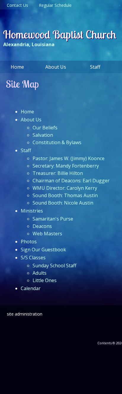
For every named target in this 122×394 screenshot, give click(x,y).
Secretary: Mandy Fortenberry (66, 166)
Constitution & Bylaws (57, 142)
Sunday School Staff (54, 265)
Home (27, 111)
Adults (39, 273)
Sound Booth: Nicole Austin (63, 203)
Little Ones (45, 280)
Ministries (32, 211)
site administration (24, 314)
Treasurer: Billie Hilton (58, 173)
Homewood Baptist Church (59, 34)
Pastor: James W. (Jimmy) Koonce (69, 158)
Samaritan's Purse (53, 219)
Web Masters (47, 233)
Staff (26, 150)
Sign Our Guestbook (43, 249)
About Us (31, 119)
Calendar (31, 288)
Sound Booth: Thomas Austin (65, 195)
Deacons (42, 226)
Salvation (43, 135)
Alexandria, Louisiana (28, 44)
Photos (29, 241)
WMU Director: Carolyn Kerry (65, 188)
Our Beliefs (45, 127)
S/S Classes (33, 257)
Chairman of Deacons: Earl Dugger (71, 180)
